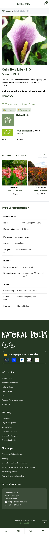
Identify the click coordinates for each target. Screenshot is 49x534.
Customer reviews (9, 431)
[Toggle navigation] (4, 4)
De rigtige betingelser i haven (14, 463)
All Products (6, 11)
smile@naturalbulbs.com (17, 501)
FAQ (3, 395)
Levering (6, 418)
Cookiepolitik (24, 523)
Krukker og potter (9, 471)
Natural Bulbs (7, 387)
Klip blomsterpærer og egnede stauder (18, 467)
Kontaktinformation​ (10, 382)
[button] (40, 155)
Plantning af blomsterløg (12, 454)
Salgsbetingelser (9, 422)
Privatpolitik (7, 378)
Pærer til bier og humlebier (13, 476)
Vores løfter (7, 427)
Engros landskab (9, 440)
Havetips (5, 458)
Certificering (7, 391)
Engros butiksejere (10, 436)
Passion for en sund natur (12, 400)
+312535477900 (13, 504)
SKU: (4, 139)
